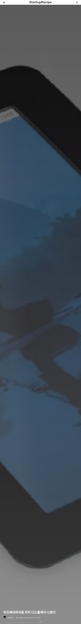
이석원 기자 (10, 617)
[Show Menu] (4, 2)
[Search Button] (77, 2)
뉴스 (26, 617)
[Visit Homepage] (40, 2)
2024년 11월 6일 (19, 617)
